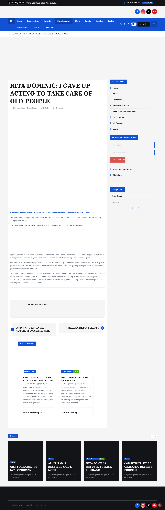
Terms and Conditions (122, 169)
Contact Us (48, 27)
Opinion (99, 21)
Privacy (116, 181)
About (115, 94)
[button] (152, 436)
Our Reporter (30, 384)
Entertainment (63, 21)
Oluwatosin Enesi (19, 108)
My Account (118, 123)
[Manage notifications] (160, 505)
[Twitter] (133, 208)
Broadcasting (33, 21)
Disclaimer (117, 175)
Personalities (22, 27)
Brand (36, 27)
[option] (25, 461)
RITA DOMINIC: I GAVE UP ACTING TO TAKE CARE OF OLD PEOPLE (41, 34)
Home (19, 21)
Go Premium (118, 117)
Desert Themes (40, 505)
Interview (48, 21)
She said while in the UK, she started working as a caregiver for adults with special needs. (46, 225)
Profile (111, 21)
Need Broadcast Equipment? (125, 111)
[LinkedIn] (139, 208)
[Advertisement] (82, 58)
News (77, 21)
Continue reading (31, 412)
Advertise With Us (121, 105)
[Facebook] (128, 208)
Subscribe (144, 24)
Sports (88, 21)
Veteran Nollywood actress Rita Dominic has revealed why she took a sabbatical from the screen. (50, 212)
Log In (115, 129)
